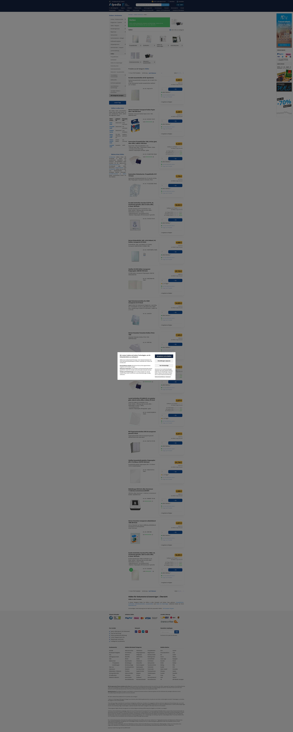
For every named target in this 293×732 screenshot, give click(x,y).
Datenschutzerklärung (160, 376)
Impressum (168, 376)
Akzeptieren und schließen (164, 356)
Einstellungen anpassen (164, 361)
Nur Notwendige (164, 365)
